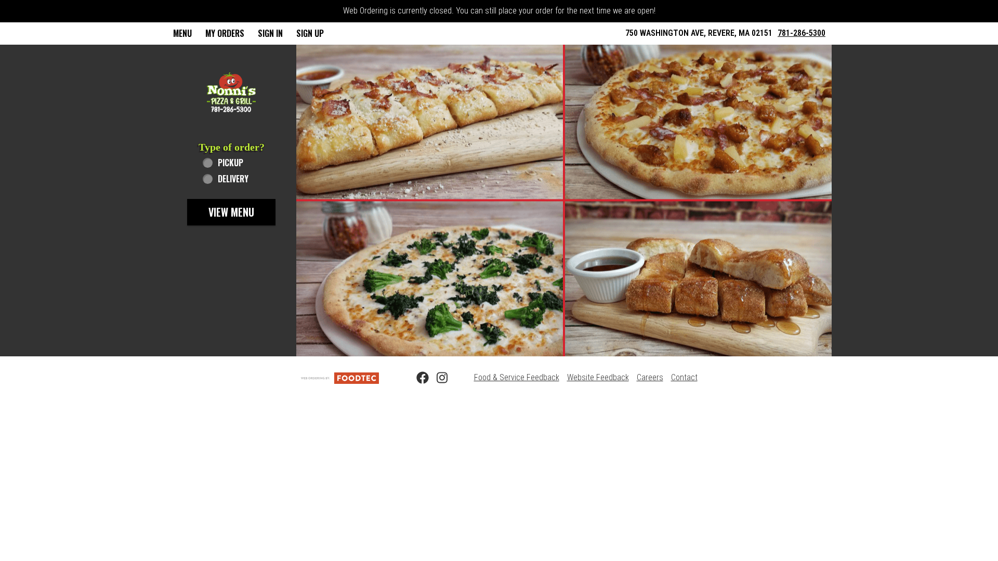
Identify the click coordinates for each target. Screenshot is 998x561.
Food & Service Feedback (516, 377)
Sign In (270, 33)
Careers (650, 377)
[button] (231, 92)
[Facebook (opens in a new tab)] (416, 378)
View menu (231, 212)
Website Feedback (598, 377)
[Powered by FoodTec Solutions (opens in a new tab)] (340, 377)
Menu (182, 33)
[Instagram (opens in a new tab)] (436, 378)
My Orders (224, 33)
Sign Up (310, 33)
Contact (684, 377)
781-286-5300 (801, 33)
